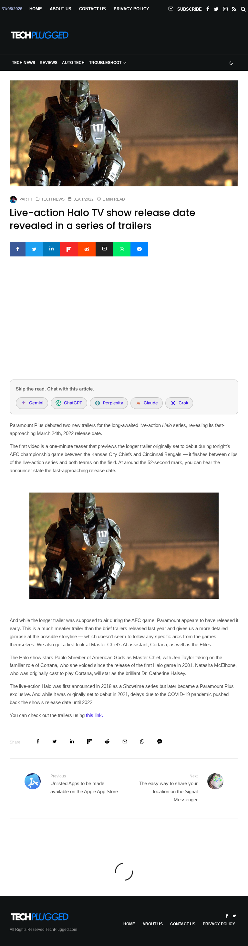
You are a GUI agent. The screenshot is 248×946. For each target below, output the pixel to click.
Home (35, 8)
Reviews (48, 62)
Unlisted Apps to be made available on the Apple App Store (84, 784)
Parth (25, 199)
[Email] (104, 249)
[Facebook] (208, 8)
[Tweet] (34, 249)
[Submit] (87, 249)
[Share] (18, 249)
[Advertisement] (124, 326)
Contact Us (92, 8)
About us (60, 8)
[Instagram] (225, 8)
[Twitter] (216, 8)
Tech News (23, 62)
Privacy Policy (131, 8)
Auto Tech (73, 62)
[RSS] (234, 8)
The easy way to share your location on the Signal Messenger (168, 788)
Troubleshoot (105, 62)
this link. (94, 715)
